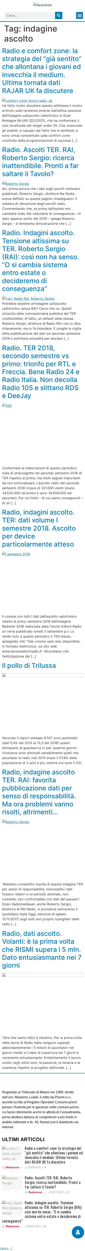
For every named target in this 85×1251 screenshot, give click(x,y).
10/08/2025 (34, 1167)
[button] (79, 15)
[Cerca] (58, 15)
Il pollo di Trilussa (29, 665)
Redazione (12, 1167)
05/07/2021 (57, 1192)
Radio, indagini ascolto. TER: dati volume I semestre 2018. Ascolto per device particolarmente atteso (39, 528)
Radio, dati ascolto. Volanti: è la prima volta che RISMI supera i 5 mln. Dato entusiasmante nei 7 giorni (42, 949)
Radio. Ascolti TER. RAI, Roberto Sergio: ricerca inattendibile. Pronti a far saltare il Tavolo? (40, 162)
